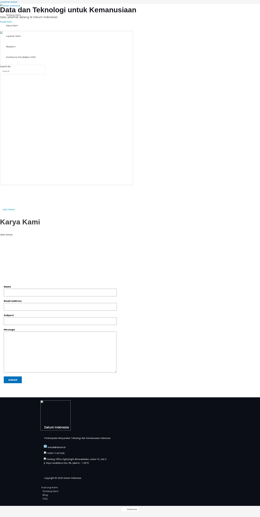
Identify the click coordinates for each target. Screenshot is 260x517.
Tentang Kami (50, 491)
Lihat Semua (6, 234)
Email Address (13, 301)
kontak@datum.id (56, 447)
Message (9, 329)
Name (7, 286)
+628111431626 (55, 453)
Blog (45, 495)
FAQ (45, 498)
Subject (9, 315)
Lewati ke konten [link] (9, 1)
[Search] (43, 69)
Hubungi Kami (49, 487)
